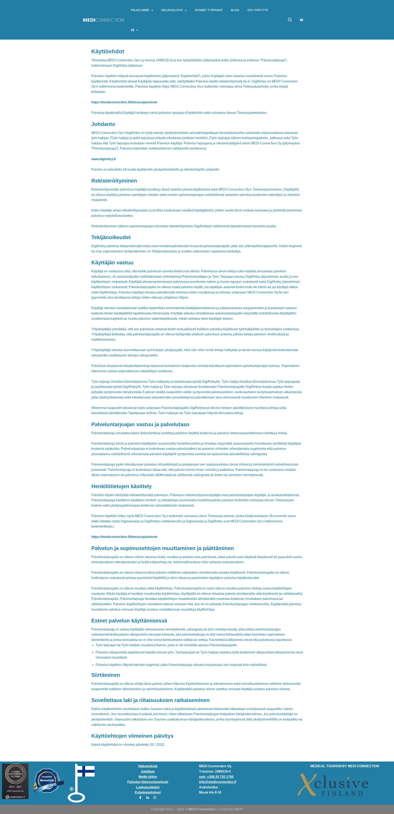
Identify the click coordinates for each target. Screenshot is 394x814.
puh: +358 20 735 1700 (216, 777)
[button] (290, 19)
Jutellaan (148, 771)
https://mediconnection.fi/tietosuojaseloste (124, 102)
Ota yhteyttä (257, 10)
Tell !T (238, 809)
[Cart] (301, 19)
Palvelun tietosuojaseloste (147, 782)
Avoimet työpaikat (209, 10)
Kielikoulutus (172, 10)
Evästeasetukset (148, 792)
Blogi (235, 10)
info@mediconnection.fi (217, 782)
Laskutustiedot (147, 787)
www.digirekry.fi (103, 159)
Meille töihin (148, 777)
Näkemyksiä (147, 766)
